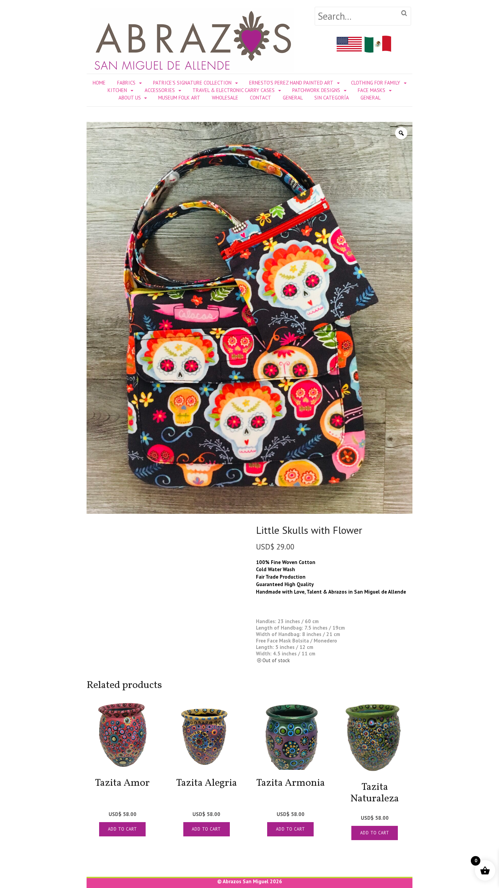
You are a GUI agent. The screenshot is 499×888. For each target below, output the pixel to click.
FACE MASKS (371, 90)
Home (99, 82)
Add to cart (122, 829)
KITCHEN (117, 90)
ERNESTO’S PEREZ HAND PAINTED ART (291, 82)
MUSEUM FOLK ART (179, 97)
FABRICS (126, 82)
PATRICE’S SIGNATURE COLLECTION (192, 82)
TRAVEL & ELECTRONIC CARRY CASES (233, 90)
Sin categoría (331, 97)
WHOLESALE (225, 97)
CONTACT (260, 97)
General (293, 97)
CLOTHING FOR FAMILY (375, 82)
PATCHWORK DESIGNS (316, 90)
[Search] (404, 13)
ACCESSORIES (160, 90)
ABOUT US (129, 97)
